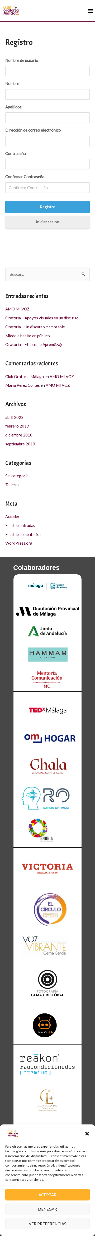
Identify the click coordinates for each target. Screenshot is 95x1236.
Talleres (12, 484)
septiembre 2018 (20, 443)
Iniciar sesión (47, 221)
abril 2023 (14, 417)
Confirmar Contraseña (24, 176)
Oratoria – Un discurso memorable (35, 326)
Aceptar (47, 1194)
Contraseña (15, 153)
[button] (87, 1133)
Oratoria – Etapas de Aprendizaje (34, 344)
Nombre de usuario (21, 60)
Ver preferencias (47, 1223)
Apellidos (13, 106)
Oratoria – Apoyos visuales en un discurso (42, 317)
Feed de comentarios (23, 534)
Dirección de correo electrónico (33, 130)
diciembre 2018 (18, 435)
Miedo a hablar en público (27, 335)
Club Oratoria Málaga (24, 376)
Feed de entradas (20, 525)
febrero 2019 (17, 426)
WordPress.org (18, 543)
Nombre (12, 83)
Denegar (47, 1209)
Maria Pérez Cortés (22, 385)
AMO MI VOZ (17, 309)
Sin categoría (16, 475)
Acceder (12, 516)
